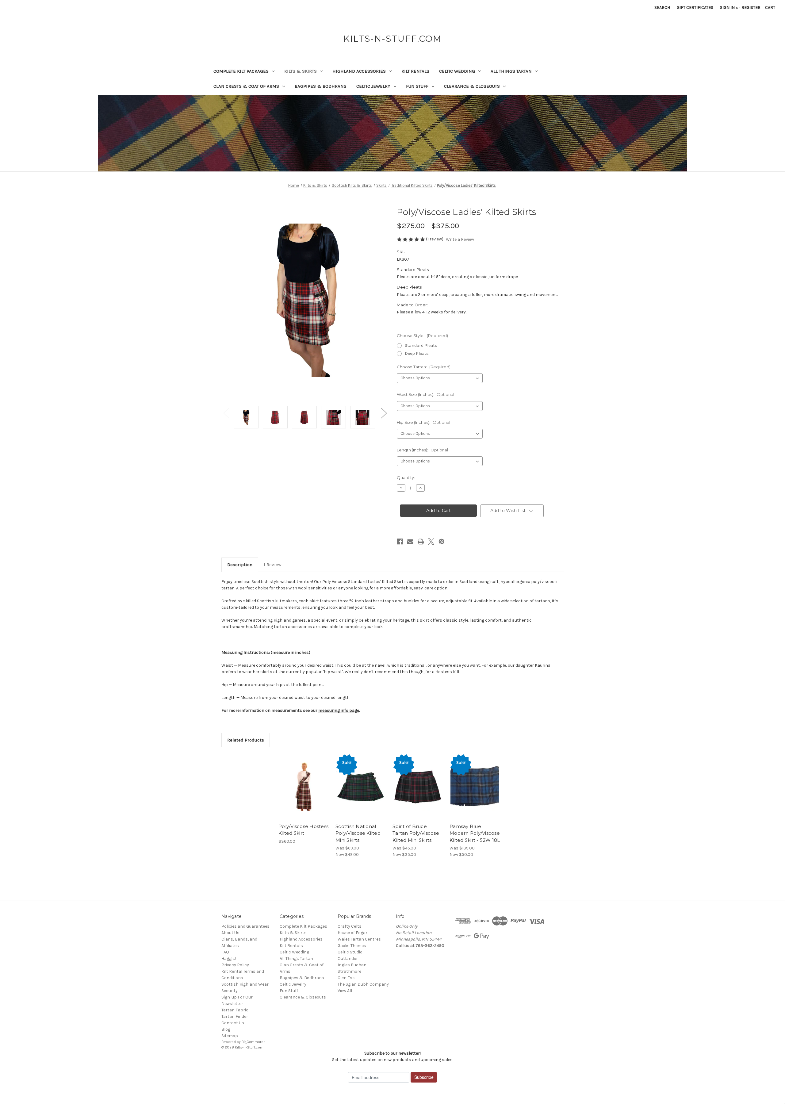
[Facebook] (400, 541)
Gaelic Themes (352, 945)
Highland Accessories (359, 71)
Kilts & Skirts (300, 71)
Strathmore (349, 971)
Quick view (299, 781)
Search (662, 7)
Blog (225, 1029)
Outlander (348, 958)
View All (345, 990)
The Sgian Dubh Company (363, 984)
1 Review (272, 564)
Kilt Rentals (415, 71)
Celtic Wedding (457, 71)
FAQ (225, 952)
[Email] (410, 541)
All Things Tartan (511, 71)
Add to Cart (474, 791)
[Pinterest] (441, 541)
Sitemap (229, 1035)
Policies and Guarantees (245, 926)
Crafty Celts (350, 926)
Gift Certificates (695, 7)
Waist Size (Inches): (425, 394)
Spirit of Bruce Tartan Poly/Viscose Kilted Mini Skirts (415, 833)
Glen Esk (346, 977)
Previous (226, 412)
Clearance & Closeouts (472, 86)
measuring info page (338, 710)
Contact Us (232, 1022)
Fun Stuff (417, 86)
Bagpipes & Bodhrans (321, 86)
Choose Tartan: (423, 366)
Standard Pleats (421, 345)
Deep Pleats (417, 353)
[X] (431, 541)
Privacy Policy (235, 965)
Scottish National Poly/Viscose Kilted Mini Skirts (358, 833)
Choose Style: (422, 335)
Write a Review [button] (460, 239)
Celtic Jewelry (373, 86)
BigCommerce (254, 1042)
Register (750, 7)
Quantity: (406, 477)
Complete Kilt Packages (241, 71)
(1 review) (435, 239)
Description (239, 564)
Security (229, 990)
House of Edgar (352, 932)
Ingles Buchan (352, 965)
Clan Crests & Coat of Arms (246, 86)
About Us (230, 932)
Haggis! (228, 958)
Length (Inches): (422, 449)
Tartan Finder (234, 1016)
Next (383, 412)
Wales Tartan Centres (359, 939)
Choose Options (304, 791)
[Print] (421, 541)
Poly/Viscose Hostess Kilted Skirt (303, 829)
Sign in (727, 7)
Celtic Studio (350, 952)
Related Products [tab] (245, 740)
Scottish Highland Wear (245, 984)
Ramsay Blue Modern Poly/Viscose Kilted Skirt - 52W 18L (475, 833)
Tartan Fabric (234, 1010)
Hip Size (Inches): (423, 422)
